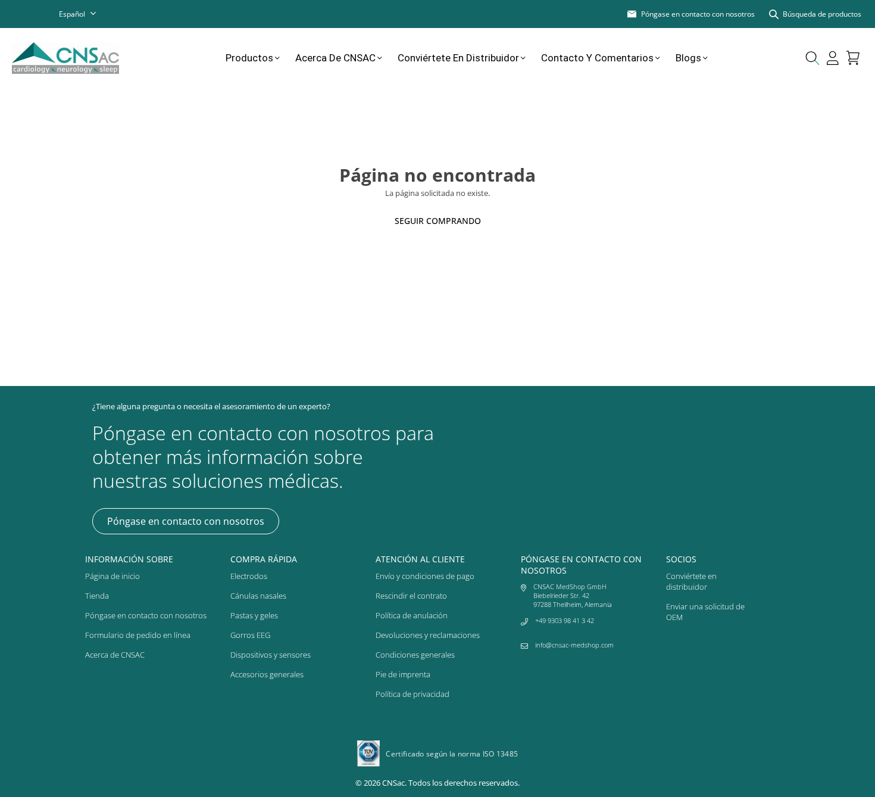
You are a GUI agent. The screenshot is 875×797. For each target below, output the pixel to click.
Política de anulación (412, 615)
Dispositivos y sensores (270, 654)
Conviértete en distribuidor (458, 58)
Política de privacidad (412, 694)
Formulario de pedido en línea (137, 635)
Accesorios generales (267, 674)
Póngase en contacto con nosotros (185, 521)
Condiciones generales (415, 654)
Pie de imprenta (403, 674)
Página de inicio (112, 576)
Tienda (97, 595)
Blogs (688, 58)
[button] (853, 58)
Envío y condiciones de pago (425, 576)
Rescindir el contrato (411, 595)
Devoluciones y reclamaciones (428, 635)
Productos (249, 58)
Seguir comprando (438, 220)
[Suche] (812, 58)
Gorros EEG (250, 635)
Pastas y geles (254, 615)
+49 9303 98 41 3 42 (564, 620)
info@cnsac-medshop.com (574, 644)
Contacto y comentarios (597, 58)
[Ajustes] (833, 58)
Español (72, 14)
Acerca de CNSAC (335, 58)
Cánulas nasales (258, 595)
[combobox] (85, 14)
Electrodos (248, 576)
